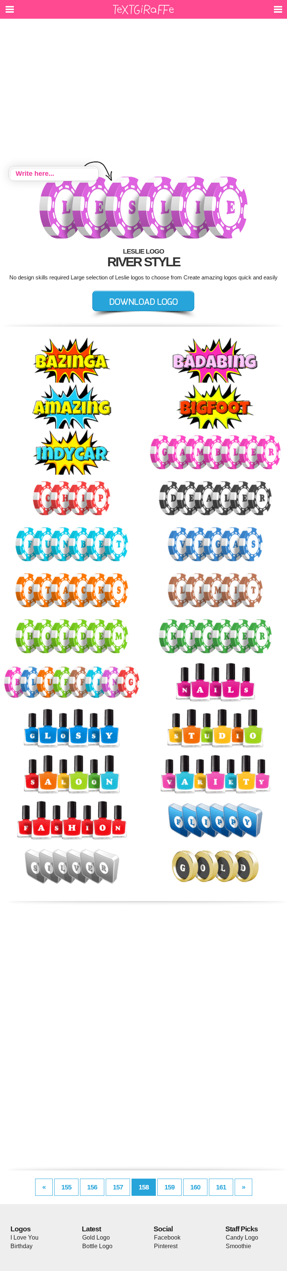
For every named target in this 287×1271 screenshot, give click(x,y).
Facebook (167, 1237)
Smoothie (238, 1246)
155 (66, 1187)
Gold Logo (96, 1237)
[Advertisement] (143, 93)
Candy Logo (242, 1237)
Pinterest (166, 1246)
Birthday (21, 1246)
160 (195, 1187)
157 (118, 1187)
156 (92, 1187)
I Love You (24, 1237)
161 (221, 1187)
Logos (20, 1229)
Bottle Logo (97, 1246)
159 (169, 1187)
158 (144, 1187)
